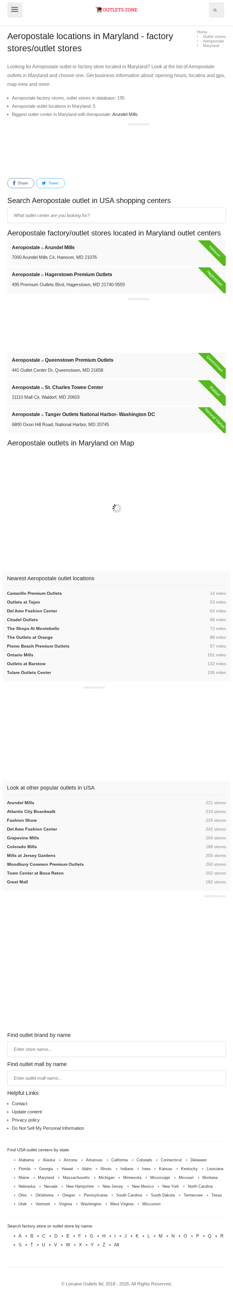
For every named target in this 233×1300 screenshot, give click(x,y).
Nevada (50, 1186)
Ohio (23, 1195)
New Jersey (113, 1186)
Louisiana (215, 1168)
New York (170, 1186)
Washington (91, 1204)
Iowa (146, 1168)
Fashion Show (22, 820)
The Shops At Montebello (33, 628)
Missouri (186, 1177)
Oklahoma (44, 1195)
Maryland (46, 1177)
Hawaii (67, 1168)
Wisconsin (151, 1204)
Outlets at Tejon (23, 602)
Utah (23, 1204)
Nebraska (27, 1186)
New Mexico (143, 1186)
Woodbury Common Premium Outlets (45, 864)
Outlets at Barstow (26, 663)
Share (22, 183)
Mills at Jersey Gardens (31, 855)
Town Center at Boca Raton (35, 873)
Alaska (49, 1160)
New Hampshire (80, 1186)
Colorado (144, 1160)
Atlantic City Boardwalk (31, 811)
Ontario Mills (20, 654)
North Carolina (200, 1186)
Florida (24, 1168)
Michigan (106, 1177)
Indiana (126, 1168)
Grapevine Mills (23, 837)
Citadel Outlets (22, 619)
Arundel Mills (125, 114)
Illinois (106, 1168)
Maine (24, 1177)
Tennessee (193, 1195)
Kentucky (189, 1168)
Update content (27, 1111)
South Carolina (129, 1195)
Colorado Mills (22, 846)
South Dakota (163, 1195)
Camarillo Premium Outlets (34, 593)
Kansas (165, 1168)
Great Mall (17, 881)
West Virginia (121, 1204)
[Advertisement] (78, 149)
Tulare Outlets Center (29, 672)
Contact (19, 1103)
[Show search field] (215, 10)
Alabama (26, 1160)
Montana (210, 1177)
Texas (216, 1195)
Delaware (199, 1160)
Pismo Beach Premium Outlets (38, 646)
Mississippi (160, 1177)
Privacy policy (26, 1119)
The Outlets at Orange (30, 637)
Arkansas (94, 1160)
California (119, 1160)
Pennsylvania (95, 1195)
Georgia (46, 1168)
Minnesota (132, 1177)
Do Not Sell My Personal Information (48, 1128)
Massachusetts (76, 1177)
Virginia (65, 1204)
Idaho (87, 1168)
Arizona (70, 1160)
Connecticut (171, 1160)
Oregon (68, 1195)
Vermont (42, 1204)
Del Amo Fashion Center (32, 610)
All (116, 1244)
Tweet (53, 183)
